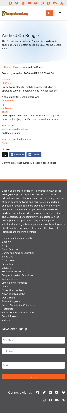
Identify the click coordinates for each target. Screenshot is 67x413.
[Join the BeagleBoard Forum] (48, 3)
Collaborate (8, 260)
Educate (6, 267)
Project (17, 67)
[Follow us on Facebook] (10, 3)
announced (8, 100)
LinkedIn (35, 154)
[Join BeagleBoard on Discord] (55, 3)
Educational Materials (13, 271)
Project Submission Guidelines (18, 305)
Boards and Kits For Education (18, 253)
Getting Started (10, 279)
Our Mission (8, 297)
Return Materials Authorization (18, 312)
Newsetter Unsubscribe (14, 290)
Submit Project (10, 316)
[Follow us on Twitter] (17, 3)
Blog (4, 245)
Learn (5, 286)
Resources (7, 308)
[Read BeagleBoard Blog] (61, 3)
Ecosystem (8, 264)
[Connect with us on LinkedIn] (23, 3)
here (4, 143)
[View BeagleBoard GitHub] (42, 3)
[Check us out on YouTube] (29, 3)
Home (7, 67)
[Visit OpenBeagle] (36, 3)
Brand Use (7, 256)
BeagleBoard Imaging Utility (17, 238)
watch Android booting (14, 129)
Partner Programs (11, 301)
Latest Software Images (14, 282)
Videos (6, 320)
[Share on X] (5, 154)
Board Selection (10, 249)
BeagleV (6, 241)
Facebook (19, 154)
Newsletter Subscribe (13, 294)
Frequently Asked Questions (17, 275)
